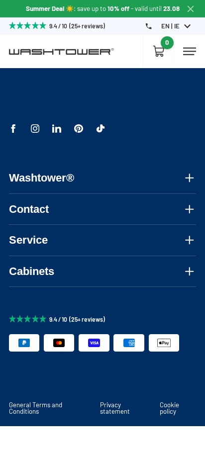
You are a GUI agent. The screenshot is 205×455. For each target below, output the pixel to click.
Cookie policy (169, 408)
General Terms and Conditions (35, 408)
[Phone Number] (148, 26)
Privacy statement (115, 408)
